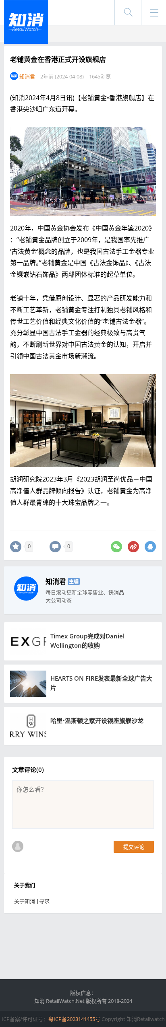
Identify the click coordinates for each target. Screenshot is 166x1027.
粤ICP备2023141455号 (74, 1019)
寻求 (44, 901)
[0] (15, 546)
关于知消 (24, 901)
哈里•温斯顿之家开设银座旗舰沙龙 (96, 720)
